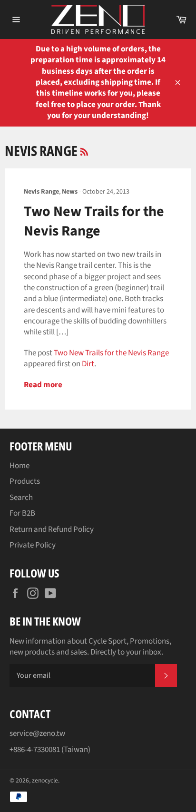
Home (19, 465)
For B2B (22, 513)
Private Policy (33, 545)
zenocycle (45, 780)
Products (25, 481)
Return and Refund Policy (52, 529)
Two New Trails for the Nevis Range (94, 221)
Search (21, 497)
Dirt (88, 364)
